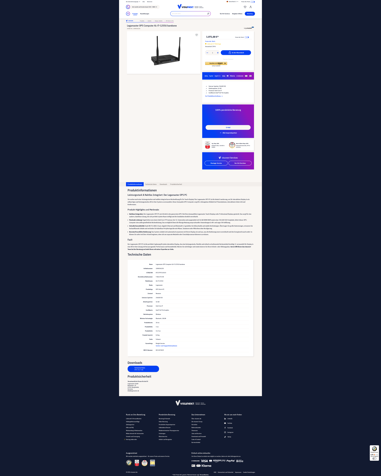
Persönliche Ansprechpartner (167, 424)
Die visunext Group (196, 421)
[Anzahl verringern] (207, 52)
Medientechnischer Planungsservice (169, 430)
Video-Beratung (163, 421)
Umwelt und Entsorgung (133, 436)
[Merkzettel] (245, 7)
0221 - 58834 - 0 (153, 7)
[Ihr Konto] (250, 7)
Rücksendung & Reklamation (134, 430)
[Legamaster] (249, 28)
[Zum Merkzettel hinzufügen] (197, 35)
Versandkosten (204, 475)
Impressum (238, 472)
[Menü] (128, 14)
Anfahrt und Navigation (165, 439)
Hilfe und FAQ (130, 427)
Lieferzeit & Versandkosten (133, 419)
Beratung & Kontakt (164, 419)
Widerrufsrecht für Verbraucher (135, 433)
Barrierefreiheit (195, 442)
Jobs (143, 1)
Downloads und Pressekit (198, 436)
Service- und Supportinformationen (166, 346)
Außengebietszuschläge (133, 421)
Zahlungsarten (130, 424)
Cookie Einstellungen (249, 472)
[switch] (374, 458)
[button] (216, 64)
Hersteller (194, 424)
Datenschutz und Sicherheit (225, 472)
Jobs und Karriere (196, 433)
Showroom (149, 1)
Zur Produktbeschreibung (213, 96)
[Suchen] (208, 13)
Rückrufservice (163, 436)
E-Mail (228, 127)
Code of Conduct (196, 439)
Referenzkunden (196, 427)
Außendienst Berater (165, 427)
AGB (215, 472)
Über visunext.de (196, 419)
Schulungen (162, 433)
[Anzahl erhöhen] (218, 52)
